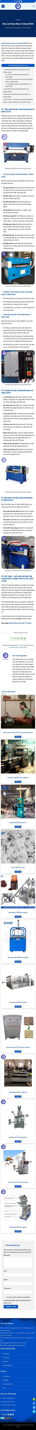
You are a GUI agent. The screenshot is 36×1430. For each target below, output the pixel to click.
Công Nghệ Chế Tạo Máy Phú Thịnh (16, 1425)
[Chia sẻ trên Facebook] (11, 638)
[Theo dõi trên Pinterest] (8, 1414)
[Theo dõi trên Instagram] (4, 1414)
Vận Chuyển (6, 1353)
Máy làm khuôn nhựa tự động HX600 (13, 43)
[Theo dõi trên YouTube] (21, 1)
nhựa (11, 416)
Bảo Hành (5, 1361)
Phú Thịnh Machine (25, 27)
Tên (5, 1271)
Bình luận (7, 1255)
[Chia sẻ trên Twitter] (14, 638)
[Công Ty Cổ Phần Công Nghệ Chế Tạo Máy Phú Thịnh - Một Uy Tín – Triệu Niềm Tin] (18, 6)
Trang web (7, 1288)
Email (6, 1280)
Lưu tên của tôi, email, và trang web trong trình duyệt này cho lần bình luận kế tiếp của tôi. (17, 1300)
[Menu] (3, 6)
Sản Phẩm (5, 1380)
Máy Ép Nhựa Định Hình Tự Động (20, 623)
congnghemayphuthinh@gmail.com (16, 1345)
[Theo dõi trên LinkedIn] (10, 1414)
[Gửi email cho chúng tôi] (19, 1)
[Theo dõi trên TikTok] (17, 1)
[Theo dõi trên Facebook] (14, 1)
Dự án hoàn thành (7, 1384)
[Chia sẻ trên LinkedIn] (24, 638)
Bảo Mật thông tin (7, 1365)
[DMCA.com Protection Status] (6, 1418)
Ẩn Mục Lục (24, 65)
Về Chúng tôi (6, 1376)
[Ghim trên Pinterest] (21, 638)
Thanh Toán (6, 1357)
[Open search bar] (34, 6)
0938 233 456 (13, 1343)
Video (4, 1388)
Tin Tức (18, 20)
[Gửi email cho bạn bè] (18, 638)
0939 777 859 (22, 1343)
